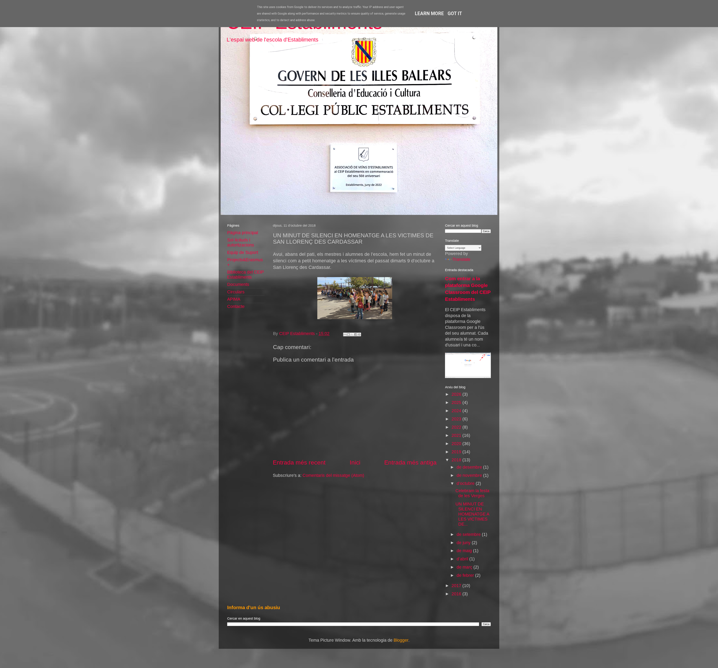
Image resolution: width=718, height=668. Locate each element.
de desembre (470, 467)
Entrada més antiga (410, 462)
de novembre (470, 475)
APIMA (233, 299)
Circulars (236, 292)
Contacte (236, 306)
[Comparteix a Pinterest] (359, 334)
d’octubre (466, 483)
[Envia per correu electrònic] (345, 334)
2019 (457, 452)
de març (465, 567)
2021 (457, 435)
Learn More (429, 13)
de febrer (466, 575)
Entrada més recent (299, 462)
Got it (455, 13)
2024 (457, 410)
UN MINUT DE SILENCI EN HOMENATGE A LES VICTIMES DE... (472, 514)
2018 (457, 460)
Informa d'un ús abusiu (253, 607)
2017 (457, 585)
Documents (238, 284)
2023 (457, 419)
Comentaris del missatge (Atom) (333, 475)
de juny (464, 542)
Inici (355, 462)
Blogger (401, 640)
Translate (461, 259)
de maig (465, 550)
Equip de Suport (242, 252)
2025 (457, 402)
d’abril (463, 559)
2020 (457, 443)
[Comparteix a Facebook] (356, 334)
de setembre (469, 534)
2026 (457, 394)
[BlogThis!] (348, 334)
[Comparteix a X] (352, 334)
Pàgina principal (242, 232)
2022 (457, 427)
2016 (457, 594)
